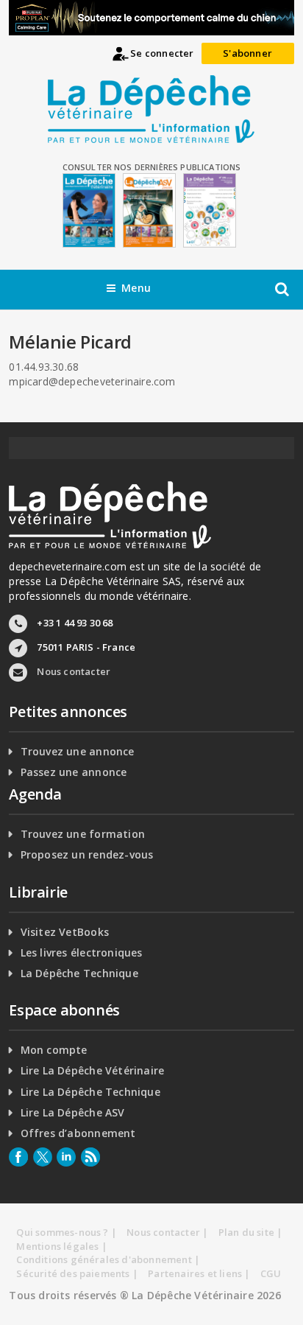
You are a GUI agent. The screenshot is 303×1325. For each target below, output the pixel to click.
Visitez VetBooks (65, 932)
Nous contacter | (167, 1232)
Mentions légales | (61, 1246)
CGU (271, 1273)
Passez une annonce (74, 772)
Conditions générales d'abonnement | (108, 1259)
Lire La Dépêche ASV (73, 1112)
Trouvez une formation (83, 834)
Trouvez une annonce (78, 751)
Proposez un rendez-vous (87, 854)
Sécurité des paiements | (77, 1273)
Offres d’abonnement (78, 1133)
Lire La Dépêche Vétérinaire (93, 1070)
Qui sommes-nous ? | (66, 1232)
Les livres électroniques (82, 952)
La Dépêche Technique (79, 973)
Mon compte (54, 1050)
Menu (136, 288)
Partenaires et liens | (199, 1273)
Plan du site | (250, 1232)
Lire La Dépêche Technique (90, 1092)
